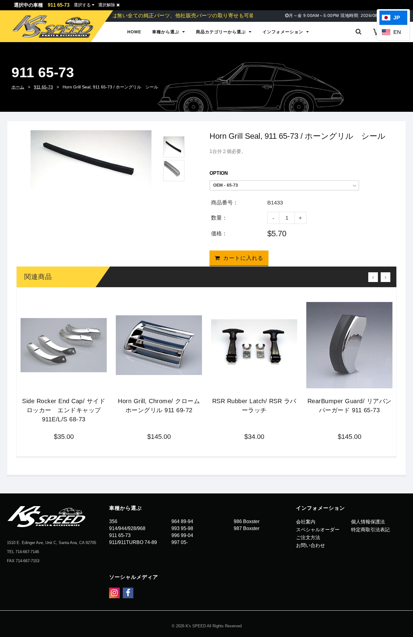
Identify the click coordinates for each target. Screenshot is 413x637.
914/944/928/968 (127, 528)
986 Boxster (246, 521)
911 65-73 (43, 87)
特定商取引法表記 (370, 529)
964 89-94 (182, 521)
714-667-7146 (27, 551)
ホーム (17, 87)
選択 (82, 4)
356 (113, 521)
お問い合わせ (310, 545)
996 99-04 (182, 535)
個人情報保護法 (368, 521)
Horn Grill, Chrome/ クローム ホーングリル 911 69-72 (159, 405)
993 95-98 (182, 528)
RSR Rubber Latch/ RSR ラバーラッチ (254, 405)
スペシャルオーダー (318, 529)
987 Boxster (246, 528)
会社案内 (305, 521)
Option (219, 173)
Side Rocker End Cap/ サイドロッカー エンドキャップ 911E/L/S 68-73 (63, 410)
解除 (107, 4)
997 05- (179, 542)
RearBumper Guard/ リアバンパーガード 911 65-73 (349, 405)
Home (134, 31)
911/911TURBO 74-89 (133, 542)
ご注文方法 (308, 537)
